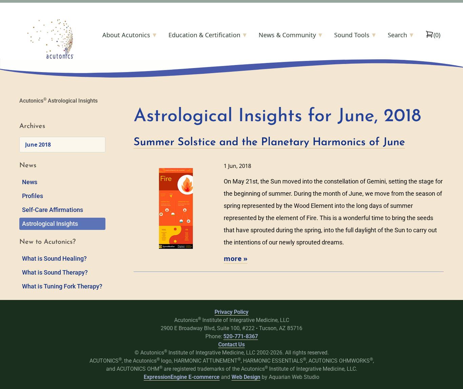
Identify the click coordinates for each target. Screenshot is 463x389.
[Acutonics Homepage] (61, 39)
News (29, 182)
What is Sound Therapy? (55, 272)
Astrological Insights (50, 223)
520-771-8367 (240, 336)
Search (401, 35)
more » (235, 258)
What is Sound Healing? (54, 258)
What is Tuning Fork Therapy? (62, 286)
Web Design (246, 377)
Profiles (32, 195)
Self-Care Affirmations (52, 209)
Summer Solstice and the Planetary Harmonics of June (269, 142)
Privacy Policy (231, 312)
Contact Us (231, 344)
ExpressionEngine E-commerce (182, 377)
